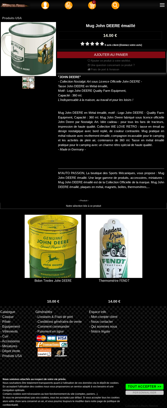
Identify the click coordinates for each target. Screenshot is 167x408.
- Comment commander (52, 326)
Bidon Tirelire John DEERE (52, 281)
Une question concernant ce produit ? (112, 65)
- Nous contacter (101, 321)
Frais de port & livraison (104, 69)
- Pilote (5, 321)
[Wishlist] (69, 5)
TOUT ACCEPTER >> (145, 386)
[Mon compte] (45, 5)
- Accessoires (10, 341)
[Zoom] (28, 49)
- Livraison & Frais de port (54, 316)
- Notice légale (99, 331)
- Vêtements (9, 331)
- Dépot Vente (10, 351)
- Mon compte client (103, 316)
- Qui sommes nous (103, 326)
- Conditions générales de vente (59, 321)
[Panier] (92, 5)
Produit (83, 200)
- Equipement (10, 326)
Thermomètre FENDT (114, 281)
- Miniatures (8, 346)
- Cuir (4, 336)
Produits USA (12, 18)
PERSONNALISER (144, 392)
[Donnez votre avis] (130, 45)
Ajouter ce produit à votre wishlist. (110, 60)
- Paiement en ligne (50, 331)
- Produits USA (11, 356)
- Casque (7, 316)
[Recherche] (115, 5)
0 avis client (112, 45)
